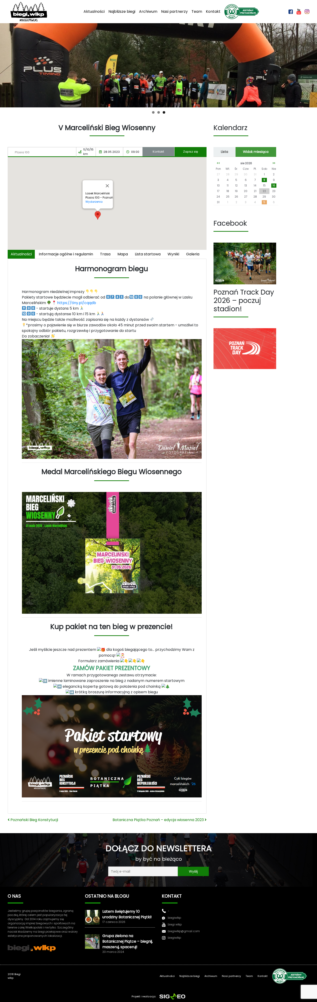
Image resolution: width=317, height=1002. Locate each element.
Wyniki (173, 254)
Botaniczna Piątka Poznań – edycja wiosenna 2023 (159, 819)
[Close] (107, 185)
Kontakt (213, 11)
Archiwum (148, 11)
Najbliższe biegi (121, 11)
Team (196, 11)
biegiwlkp (174, 918)
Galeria (192, 254)
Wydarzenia (94, 202)
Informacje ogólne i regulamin (66, 254)
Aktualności (94, 11)
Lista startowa (148, 254)
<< (218, 163)
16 (273, 185)
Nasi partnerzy (174, 11)
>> (273, 163)
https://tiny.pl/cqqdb (76, 302)
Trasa (105, 254)
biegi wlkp (175, 924)
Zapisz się (190, 151)
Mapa (122, 254)
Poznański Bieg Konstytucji (34, 819)
